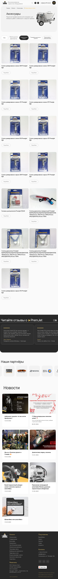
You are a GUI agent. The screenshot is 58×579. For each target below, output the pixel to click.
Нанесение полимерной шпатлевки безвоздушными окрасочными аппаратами (41, 487)
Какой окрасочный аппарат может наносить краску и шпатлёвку (13, 487)
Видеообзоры (41, 537)
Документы (41, 545)
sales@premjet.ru (42, 554)
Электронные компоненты (16, 547)
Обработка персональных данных (46, 572)
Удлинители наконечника (15, 557)
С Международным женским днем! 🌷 (41, 417)
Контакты (41, 549)
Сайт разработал (14, 576)
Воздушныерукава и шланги (16, 555)
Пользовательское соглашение (45, 574)
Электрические (13, 537)
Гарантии (40, 541)
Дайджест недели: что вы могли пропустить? (15, 417)
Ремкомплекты (13, 543)
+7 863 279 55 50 (42, 552)
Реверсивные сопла (14, 553)
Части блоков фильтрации (15, 545)
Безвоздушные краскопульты (16, 551)
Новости (40, 539)
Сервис (40, 543)
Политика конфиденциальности (45, 576)
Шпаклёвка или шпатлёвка (13, 519)
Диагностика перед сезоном (41, 452)
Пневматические (13, 539)
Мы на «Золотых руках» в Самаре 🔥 (13, 453)
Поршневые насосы (14, 549)
